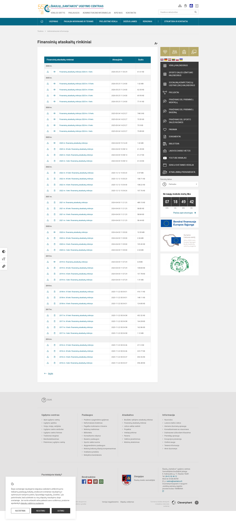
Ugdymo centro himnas (53, 433)
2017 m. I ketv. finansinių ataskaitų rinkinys (75, 333)
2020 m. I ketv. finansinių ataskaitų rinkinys (75, 250)
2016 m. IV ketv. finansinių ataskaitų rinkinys (76, 345)
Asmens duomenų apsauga (175, 426)
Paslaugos (73, 13)
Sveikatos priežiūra (91, 452)
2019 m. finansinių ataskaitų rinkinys (73, 262)
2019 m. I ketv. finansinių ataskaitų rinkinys (75, 280)
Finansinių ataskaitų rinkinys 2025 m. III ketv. (76, 90)
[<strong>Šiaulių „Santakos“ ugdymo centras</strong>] (44, 8)
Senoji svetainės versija (181, 165)
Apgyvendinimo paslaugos (94, 445)
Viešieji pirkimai (130, 433)
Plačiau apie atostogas (183, 213)
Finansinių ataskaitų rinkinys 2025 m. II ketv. (76, 96)
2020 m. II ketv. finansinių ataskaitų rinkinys (76, 244)
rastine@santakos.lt (174, 481)
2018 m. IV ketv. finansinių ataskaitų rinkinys (76, 292)
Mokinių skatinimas (131, 442)
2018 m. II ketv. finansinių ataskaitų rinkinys (76, 304)
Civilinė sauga (169, 442)
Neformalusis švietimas (93, 423)
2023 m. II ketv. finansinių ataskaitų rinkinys (76, 155)
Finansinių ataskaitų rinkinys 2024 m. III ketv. (76, 119)
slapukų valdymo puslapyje (32, 503)
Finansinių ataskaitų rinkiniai (135, 423)
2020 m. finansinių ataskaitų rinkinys (73, 232)
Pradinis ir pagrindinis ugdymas (96, 420)
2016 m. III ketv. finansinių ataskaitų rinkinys (76, 351)
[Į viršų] (197, 503)
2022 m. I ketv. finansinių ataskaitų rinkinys (75, 191)
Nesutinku (40, 511)
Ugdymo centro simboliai (54, 429)
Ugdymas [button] (53, 21)
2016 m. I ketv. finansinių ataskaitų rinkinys (75, 363)
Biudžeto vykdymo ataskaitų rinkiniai (138, 420)
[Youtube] (90, 481)
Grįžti (50, 373)
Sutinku (60, 511)
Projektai (174, 92)
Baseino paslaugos (91, 439)
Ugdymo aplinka (50, 423)
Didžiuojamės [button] (130, 21)
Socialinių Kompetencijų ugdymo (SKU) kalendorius (182, 83)
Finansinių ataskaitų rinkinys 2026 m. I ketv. (76, 72)
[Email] (101, 481)
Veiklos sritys (58, 13)
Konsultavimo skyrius (92, 436)
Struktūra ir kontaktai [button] (176, 21)
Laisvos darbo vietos (180, 151)
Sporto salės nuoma (92, 442)
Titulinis (40, 31)
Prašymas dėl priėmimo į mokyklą (181, 101)
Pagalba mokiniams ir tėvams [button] (78, 21)
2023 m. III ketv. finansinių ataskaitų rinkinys (76, 149)
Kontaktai (131, 13)
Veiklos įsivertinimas (132, 439)
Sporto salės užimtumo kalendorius (181, 73)
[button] (180, 5)
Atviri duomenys (170, 449)
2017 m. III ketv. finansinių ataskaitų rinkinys (76, 321)
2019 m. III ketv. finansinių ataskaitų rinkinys (76, 268)
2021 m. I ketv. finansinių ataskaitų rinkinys (75, 220)
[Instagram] (95, 481)
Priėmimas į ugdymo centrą (54, 442)
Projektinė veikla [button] (108, 21)
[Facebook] (84, 481)
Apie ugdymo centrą (52, 420)
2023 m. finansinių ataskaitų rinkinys (73, 143)
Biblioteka (174, 144)
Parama (173, 129)
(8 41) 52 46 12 (171, 476)
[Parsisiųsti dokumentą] (48, 72)
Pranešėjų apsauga (171, 436)
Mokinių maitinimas (91, 429)
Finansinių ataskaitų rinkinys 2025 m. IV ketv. (76, 84)
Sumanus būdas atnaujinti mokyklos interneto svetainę (160, 504)
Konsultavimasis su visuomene (176, 429)
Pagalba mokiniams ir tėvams (95, 426)
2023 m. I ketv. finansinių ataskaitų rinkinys (75, 161)
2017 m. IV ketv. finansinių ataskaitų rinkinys (76, 315)
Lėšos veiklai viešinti (132, 426)
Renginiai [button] (147, 21)
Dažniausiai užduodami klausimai (177, 433)
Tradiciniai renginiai (51, 436)
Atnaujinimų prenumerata (182, 172)
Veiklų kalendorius (178, 65)
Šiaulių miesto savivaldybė (144, 480)
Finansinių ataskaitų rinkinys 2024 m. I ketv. (76, 131)
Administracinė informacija (97, 13)
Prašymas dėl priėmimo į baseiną (181, 110)
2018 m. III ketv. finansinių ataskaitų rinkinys (76, 298)
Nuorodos (168, 420)
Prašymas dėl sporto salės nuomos (180, 120)
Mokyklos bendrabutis (93, 455)
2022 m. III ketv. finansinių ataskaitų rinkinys (76, 179)
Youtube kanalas (178, 158)
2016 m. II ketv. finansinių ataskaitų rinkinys (76, 357)
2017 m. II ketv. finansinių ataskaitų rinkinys (76, 327)
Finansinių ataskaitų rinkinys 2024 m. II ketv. (76, 125)
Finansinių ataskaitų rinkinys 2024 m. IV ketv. (76, 113)
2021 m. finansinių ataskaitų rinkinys (73, 202)
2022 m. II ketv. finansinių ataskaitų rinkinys (76, 185)
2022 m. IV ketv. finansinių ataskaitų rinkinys (76, 173)
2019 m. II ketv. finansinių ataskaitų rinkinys (76, 274)
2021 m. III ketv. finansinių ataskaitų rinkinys (76, 208)
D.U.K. (49, 400)
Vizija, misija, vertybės (52, 426)
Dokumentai (175, 136)
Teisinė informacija (171, 445)
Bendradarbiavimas (51, 439)
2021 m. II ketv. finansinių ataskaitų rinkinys (76, 214)
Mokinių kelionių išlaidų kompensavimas (100, 449)
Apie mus (118, 13)
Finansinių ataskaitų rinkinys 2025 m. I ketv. (76, 102)
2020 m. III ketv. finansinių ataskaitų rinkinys (76, 238)
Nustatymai (20, 511)
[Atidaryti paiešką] (196, 12)
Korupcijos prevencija (173, 439)
